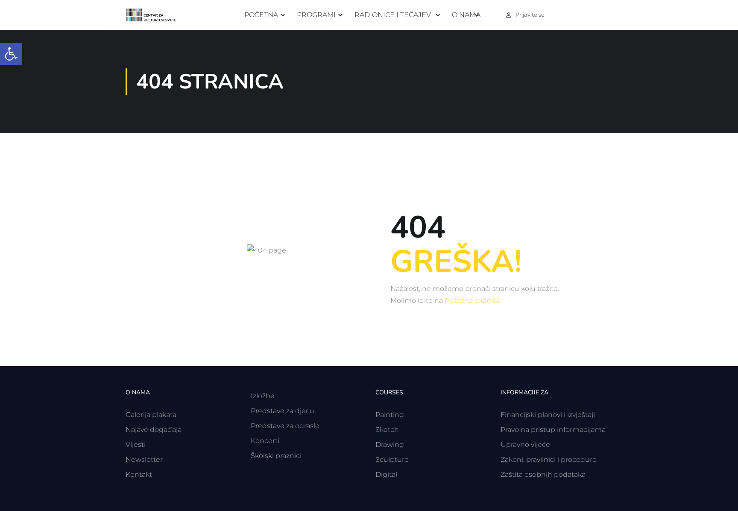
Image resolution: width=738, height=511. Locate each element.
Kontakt (139, 474)
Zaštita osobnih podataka (543, 474)
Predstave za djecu (282, 411)
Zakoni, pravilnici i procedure (549, 459)
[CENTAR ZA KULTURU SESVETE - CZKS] (155, 15)
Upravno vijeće (525, 445)
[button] (11, 54)
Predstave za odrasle (285, 426)
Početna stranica (473, 301)
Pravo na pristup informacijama (553, 430)
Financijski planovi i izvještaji (548, 415)
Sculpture (392, 459)
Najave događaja (154, 430)
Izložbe (263, 396)
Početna (261, 15)
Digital (386, 474)
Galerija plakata (151, 415)
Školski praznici (276, 456)
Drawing (389, 445)
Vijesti (136, 445)
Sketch (387, 430)
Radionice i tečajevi (393, 15)
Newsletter (144, 459)
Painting (389, 415)
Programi (316, 15)
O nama (466, 15)
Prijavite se (530, 14)
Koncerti (265, 441)
